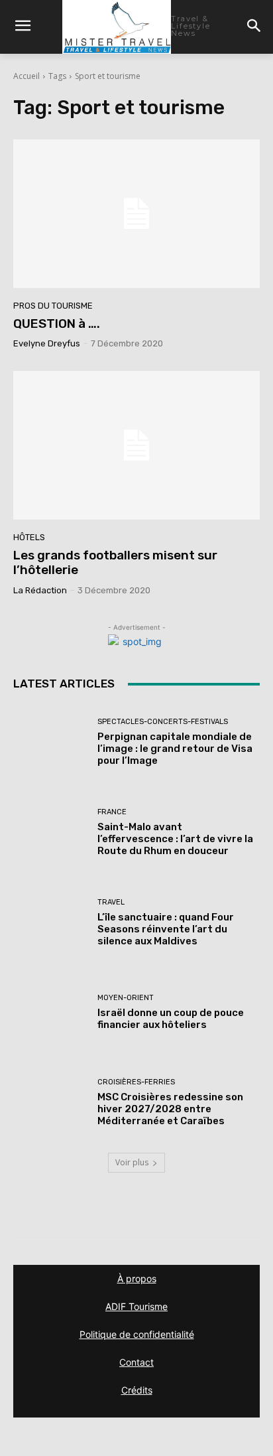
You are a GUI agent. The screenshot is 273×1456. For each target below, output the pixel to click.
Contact (136, 1362)
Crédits (136, 1390)
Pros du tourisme (53, 305)
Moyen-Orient (125, 997)
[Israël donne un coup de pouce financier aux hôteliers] (50, 1013)
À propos (136, 1278)
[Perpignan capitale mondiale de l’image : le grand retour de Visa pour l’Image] (50, 742)
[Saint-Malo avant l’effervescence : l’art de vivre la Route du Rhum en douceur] (50, 833)
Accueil (26, 76)
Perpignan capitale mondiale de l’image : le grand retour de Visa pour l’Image (174, 748)
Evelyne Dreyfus (46, 343)
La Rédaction (40, 590)
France (112, 812)
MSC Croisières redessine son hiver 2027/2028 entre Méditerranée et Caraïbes (170, 1109)
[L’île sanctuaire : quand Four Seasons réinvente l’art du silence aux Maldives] (50, 922)
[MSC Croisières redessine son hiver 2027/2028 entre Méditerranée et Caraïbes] (50, 1102)
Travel (111, 902)
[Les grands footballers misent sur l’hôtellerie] (136, 445)
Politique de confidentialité (137, 1334)
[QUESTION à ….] (136, 213)
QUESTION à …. (56, 323)
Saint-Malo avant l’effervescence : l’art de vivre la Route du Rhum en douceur (175, 839)
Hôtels (29, 537)
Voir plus (131, 1162)
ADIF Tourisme (136, 1306)
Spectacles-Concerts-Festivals (162, 721)
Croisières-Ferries (136, 1082)
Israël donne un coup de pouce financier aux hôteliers (170, 1019)
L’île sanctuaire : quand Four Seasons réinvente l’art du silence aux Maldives (165, 929)
